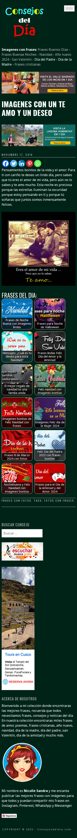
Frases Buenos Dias (53, 49)
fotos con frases (59, 500)
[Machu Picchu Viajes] (39, 92)
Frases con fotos (16, 500)
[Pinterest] (29, 163)
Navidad (45, 54)
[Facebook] (5, 163)
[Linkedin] (21, 163)
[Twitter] (13, 163)
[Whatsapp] (37, 163)
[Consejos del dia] (24, 37)
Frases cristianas (28, 64)
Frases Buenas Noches (19, 54)
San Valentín (22, 59)
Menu (69, 8)
